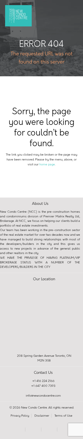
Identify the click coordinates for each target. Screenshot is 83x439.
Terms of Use (63, 416)
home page (47, 164)
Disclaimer (41, 416)
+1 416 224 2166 (43, 381)
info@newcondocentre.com (43, 396)
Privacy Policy (20, 416)
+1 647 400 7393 (43, 386)
